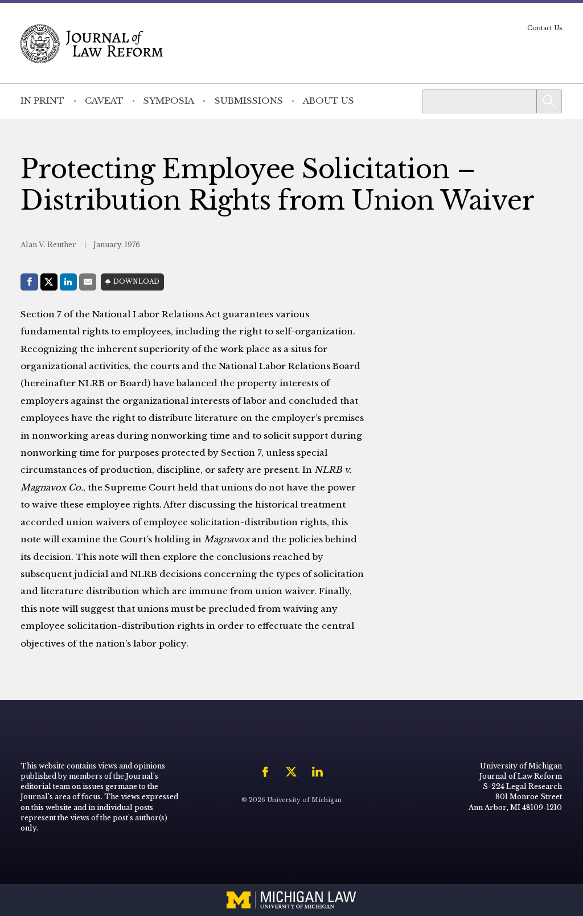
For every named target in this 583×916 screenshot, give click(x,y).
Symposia (168, 100)
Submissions (249, 100)
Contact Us (545, 28)
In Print (42, 100)
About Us (328, 100)
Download (136, 281)
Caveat (104, 100)
